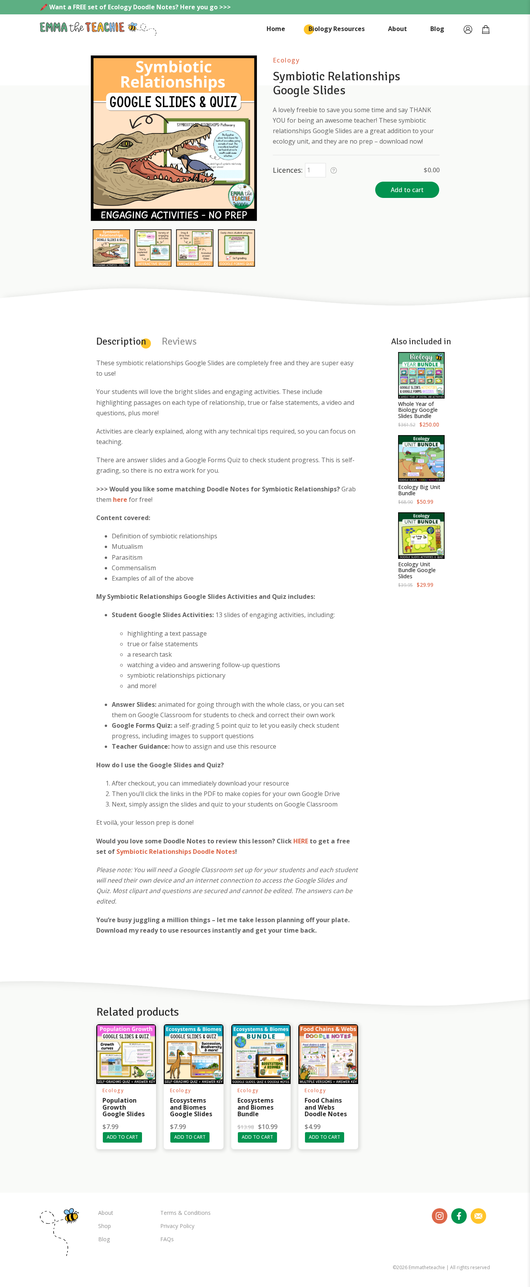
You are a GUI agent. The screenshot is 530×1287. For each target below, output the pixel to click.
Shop (104, 1226)
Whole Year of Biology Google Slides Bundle (418, 410)
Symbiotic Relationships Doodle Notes (175, 851)
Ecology (286, 60)
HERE (300, 841)
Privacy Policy (177, 1226)
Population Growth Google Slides (123, 1107)
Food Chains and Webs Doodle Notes (326, 1107)
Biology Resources (336, 28)
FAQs (167, 1239)
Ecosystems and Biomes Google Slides (191, 1107)
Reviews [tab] (179, 341)
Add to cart (407, 190)
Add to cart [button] (122, 1137)
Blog (437, 28)
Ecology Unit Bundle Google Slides (417, 570)
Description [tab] (121, 341)
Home (276, 28)
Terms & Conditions (185, 1212)
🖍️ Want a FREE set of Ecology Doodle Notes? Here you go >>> (135, 7)
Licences (287, 170)
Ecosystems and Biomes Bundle (255, 1107)
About (397, 28)
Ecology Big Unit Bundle (419, 489)
